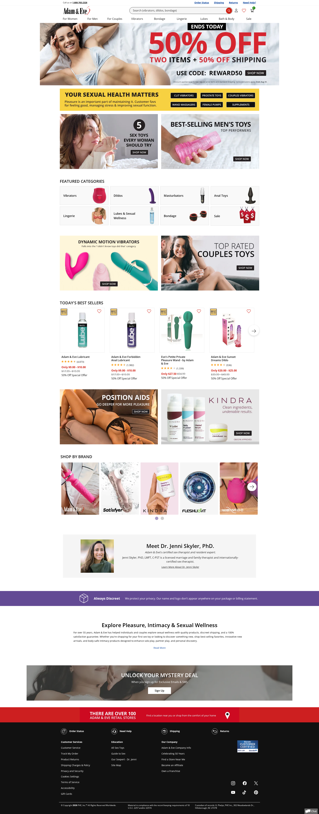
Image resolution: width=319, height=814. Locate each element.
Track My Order (69, 753)
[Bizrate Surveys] (253, 750)
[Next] (252, 486)
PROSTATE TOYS (211, 95)
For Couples (114, 19)
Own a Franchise (170, 771)
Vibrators (137, 19)
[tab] (156, 518)
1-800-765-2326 (79, 2)
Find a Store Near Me (173, 759)
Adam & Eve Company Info (176, 747)
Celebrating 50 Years (173, 753)
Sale (248, 19)
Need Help (125, 731)
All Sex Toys (117, 747)
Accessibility (68, 788)
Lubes (204, 19)
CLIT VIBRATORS (184, 95)
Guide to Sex (118, 753)
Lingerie (182, 19)
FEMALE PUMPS (212, 104)
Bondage (159, 19)
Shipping (219, 2)
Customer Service (70, 747)
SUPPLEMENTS (240, 104)
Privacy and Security (72, 771)
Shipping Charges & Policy (75, 765)
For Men (92, 19)
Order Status (201, 2)
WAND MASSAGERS (183, 104)
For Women (70, 19)
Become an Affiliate (172, 765)
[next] (254, 330)
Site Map (116, 765)
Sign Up (159, 690)
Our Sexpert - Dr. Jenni (124, 759)
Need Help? (249, 2)
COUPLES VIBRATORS (240, 95)
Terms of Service (70, 782)
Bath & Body (226, 19)
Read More (160, 647)
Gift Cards (66, 793)
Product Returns (70, 759)
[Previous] (67, 486)
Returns (233, 2)
